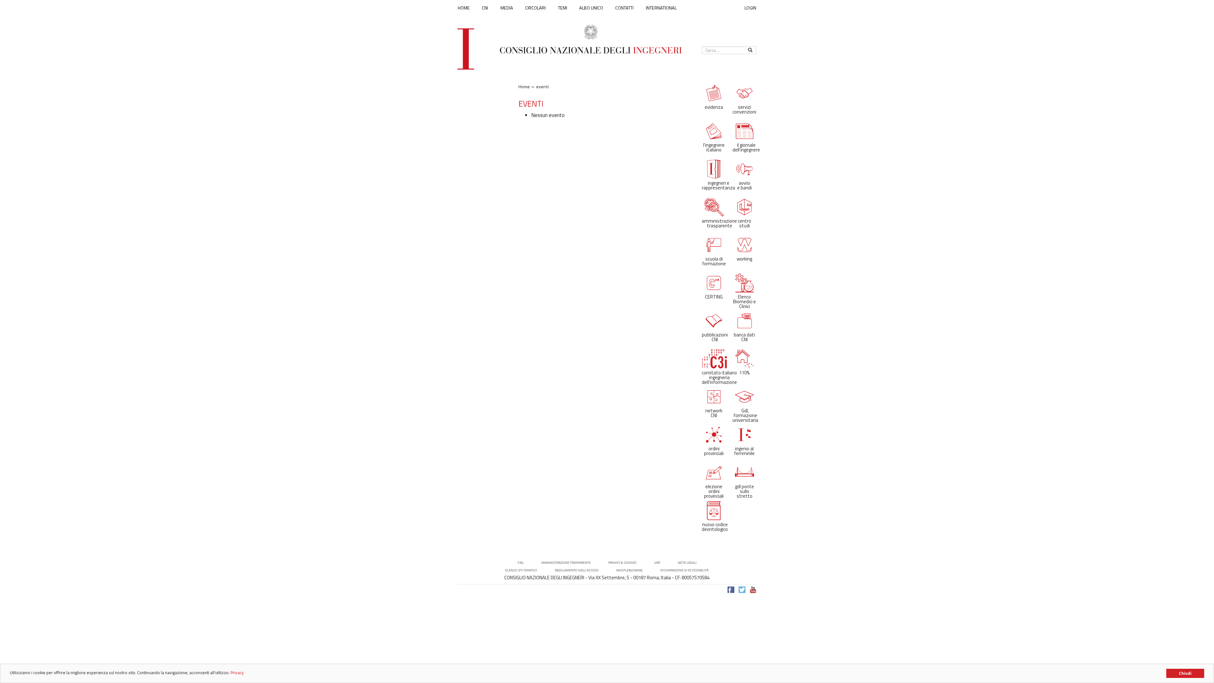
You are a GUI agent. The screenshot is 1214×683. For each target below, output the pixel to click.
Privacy (237, 672)
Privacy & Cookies (622, 562)
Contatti (624, 7)
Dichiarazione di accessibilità (684, 570)
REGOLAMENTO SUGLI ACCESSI (576, 570)
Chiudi (1185, 673)
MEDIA (506, 7)
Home (464, 7)
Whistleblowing (629, 570)
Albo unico (591, 7)
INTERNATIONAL (661, 7)
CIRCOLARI (535, 7)
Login (750, 7)
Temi (562, 7)
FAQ (521, 562)
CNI (485, 7)
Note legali (687, 562)
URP (657, 562)
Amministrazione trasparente (566, 562)
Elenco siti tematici (521, 570)
